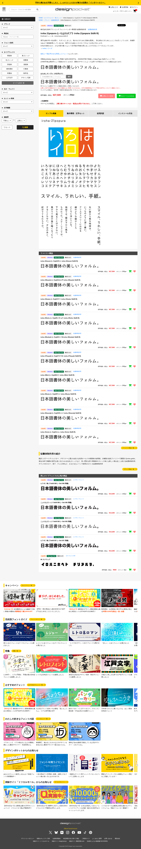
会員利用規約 (57, 838)
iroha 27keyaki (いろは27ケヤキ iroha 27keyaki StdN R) (61, 356)
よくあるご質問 (97, 838)
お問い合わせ (108, 838)
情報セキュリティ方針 (43, 838)
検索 (26, 127)
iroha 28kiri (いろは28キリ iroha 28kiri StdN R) (57, 375)
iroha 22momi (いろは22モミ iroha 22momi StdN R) (59, 261)
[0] (134, 12)
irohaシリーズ (47, 48)
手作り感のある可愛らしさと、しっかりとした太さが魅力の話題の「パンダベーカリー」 (70, 3)
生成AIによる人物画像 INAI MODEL (97, 841)
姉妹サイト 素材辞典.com (76, 841)
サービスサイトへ (60, 782)
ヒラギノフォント (78, 480)
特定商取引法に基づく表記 (71, 838)
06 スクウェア (45, 559)
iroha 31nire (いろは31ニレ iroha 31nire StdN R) (58, 432)
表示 (69, 76)
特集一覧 (15, 651)
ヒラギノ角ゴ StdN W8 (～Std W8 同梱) (55, 483)
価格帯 (6, 117)
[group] (19, 601)
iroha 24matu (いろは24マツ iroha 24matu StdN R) (59, 299)
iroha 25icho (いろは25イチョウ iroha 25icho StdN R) (60, 318)
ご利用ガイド (86, 838)
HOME (41, 18)
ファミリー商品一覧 (128, 448)
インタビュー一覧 (42, 719)
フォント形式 (8, 43)
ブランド (7, 24)
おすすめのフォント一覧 (35, 685)
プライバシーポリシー (27, 838)
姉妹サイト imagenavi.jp (59, 841)
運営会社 (117, 838)
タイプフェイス (49, 18)
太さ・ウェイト (9, 89)
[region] (88, 81)
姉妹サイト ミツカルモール (41, 841)
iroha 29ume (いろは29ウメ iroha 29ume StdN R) (58, 394)
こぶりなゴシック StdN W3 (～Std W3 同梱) (56, 521)
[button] (2, 3)
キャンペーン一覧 (27, 585)
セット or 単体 (9, 98)
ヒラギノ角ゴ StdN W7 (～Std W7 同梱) (55, 540)
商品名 (6, 33)
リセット (7, 127)
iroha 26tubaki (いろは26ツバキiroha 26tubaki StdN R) (60, 337)
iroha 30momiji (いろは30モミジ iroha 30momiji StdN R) (61, 413)
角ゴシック (58, 18)
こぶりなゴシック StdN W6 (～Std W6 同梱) (56, 502)
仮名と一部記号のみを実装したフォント (54, 54)
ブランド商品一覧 (129, 469)
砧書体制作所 (55, 20)
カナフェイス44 (70, 556)
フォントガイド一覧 (36, 619)
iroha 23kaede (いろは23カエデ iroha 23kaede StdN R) (60, 280)
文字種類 (7, 108)
